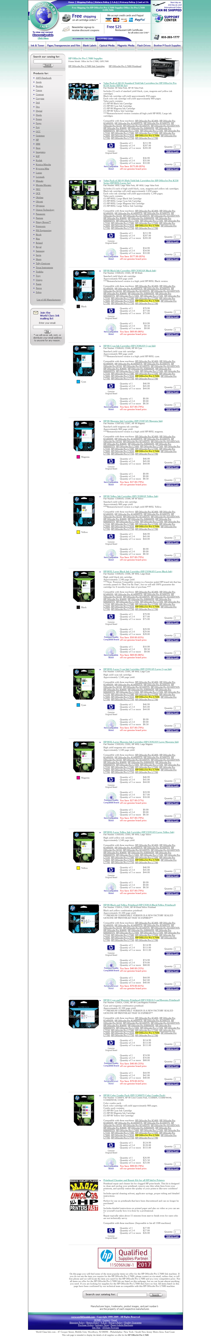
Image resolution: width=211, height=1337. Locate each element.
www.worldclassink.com (83, 1317)
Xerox (39, 288)
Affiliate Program (110, 1327)
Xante (38, 284)
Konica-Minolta (43, 164)
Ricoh (38, 234)
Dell (38, 102)
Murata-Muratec (43, 185)
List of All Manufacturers (49, 299)
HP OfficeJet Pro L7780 (146, 138)
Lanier (39, 172)
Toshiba (39, 271)
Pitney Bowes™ (43, 222)
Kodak (39, 160)
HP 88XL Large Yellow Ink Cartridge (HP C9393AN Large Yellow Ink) (138, 832)
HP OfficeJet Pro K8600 (115, 128)
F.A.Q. (104, 1322)
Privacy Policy (116, 1322)
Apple (39, 82)
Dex (38, 107)
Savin (38, 255)
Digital (39, 111)
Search (155, 1295)
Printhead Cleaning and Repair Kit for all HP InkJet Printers (134, 1180)
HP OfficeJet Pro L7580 (122, 133)
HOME (97, 1320)
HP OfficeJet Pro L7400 (127, 130)
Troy (38, 275)
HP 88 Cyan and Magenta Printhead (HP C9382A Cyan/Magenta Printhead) (141, 1000)
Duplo (39, 115)
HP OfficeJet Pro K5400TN (157, 123)
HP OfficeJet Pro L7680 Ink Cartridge (86, 66)
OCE (38, 193)
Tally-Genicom (43, 263)
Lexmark (40, 177)
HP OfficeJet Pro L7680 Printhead (125, 66)
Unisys (39, 280)
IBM (38, 144)
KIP (38, 156)
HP (37, 139)
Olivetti (39, 201)
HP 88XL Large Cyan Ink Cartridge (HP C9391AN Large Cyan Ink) (137, 669)
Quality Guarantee (133, 1322)
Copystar (40, 98)
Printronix (41, 226)
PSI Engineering (44, 230)
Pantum (39, 218)
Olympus (40, 205)
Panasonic (40, 214)
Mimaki (39, 181)
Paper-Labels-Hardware (122, 1325)
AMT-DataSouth (44, 78)
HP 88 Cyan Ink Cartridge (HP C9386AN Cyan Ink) (129, 346)
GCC (38, 131)
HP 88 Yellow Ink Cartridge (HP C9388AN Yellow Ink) (130, 496)
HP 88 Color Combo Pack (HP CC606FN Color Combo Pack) (134, 1095)
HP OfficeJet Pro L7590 (146, 133)
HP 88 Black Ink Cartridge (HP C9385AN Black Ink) (129, 270)
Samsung (40, 251)
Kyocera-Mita (42, 168)
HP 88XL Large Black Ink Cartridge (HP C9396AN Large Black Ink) (137, 571)
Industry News (102, 1325)
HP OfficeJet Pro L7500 (151, 130)
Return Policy (92, 1322)
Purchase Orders (86, 1325)
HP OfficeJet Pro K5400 (146, 121)
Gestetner (40, 135)
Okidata (39, 197)
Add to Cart (172, 151)
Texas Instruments (44, 267)
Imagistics (40, 152)
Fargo (38, 123)
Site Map (96, 1327)
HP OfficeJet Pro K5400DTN (128, 123)
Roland (39, 243)
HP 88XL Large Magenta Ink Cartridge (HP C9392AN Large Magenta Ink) (141, 742)
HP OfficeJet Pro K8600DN (141, 128)
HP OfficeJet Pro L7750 (122, 138)
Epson (39, 119)
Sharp (38, 259)
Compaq (40, 94)
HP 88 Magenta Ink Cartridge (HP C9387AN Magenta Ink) (133, 421)
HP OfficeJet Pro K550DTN (136, 125)
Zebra (38, 292)
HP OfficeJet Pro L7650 (122, 135)
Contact (106, 1320)
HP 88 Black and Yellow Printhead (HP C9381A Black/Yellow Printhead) (139, 905)
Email (114, 1320)
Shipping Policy (77, 1322)
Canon (39, 90)
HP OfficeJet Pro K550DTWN (165, 125)
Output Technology (45, 210)
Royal (38, 247)
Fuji (38, 127)
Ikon (38, 148)
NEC (38, 189)
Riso (38, 238)
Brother (39, 86)
